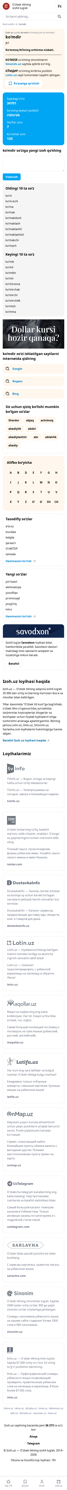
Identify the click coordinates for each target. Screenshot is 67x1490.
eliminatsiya (13, 587)
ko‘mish (10, 306)
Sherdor (13, 420)
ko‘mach (10, 246)
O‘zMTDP (12, 548)
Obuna (15, 1460)
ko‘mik (9, 262)
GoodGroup (32, 1460)
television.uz (56, 1408)
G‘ (41, 502)
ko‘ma (9, 207)
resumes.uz (39, 1413)
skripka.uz (31, 1408)
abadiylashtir (17, 437)
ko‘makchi (12, 240)
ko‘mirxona (12, 284)
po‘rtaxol (11, 581)
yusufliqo (12, 593)
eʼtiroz (10, 526)
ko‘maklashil (13, 229)
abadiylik (14, 429)
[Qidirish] (59, 16)
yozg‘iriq (11, 604)
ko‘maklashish (14, 234)
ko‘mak (10, 212)
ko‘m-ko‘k (11, 201)
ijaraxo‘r (11, 543)
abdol (32, 429)
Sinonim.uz (13, 64)
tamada (11, 554)
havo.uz (52, 1413)
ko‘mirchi (11, 295)
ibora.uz (8, 1408)
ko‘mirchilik (12, 301)
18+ (54, 1460)
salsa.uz (19, 1408)
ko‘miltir (10, 273)
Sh (49, 502)
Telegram (33, 1443)
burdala (11, 532)
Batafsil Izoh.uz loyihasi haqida (24, 740)
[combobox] (33, 16)
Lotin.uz (11, 75)
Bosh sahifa (8, 24)
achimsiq (47, 420)
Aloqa (33, 1436)
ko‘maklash (12, 223)
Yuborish (11, 177)
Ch (56, 502)
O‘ (33, 502)
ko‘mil (9, 267)
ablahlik (51, 437)
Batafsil (14, 664)
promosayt (13, 598)
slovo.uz (43, 1408)
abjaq (30, 420)
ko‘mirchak (12, 289)
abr (36, 437)
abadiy (13, 445)
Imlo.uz (28, 725)
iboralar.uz (25, 1413)
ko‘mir (9, 278)
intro (9, 609)
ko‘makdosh (13, 218)
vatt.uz (14, 1413)
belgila (10, 537)
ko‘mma (10, 312)
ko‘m (8, 196)
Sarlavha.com (11, 729)
